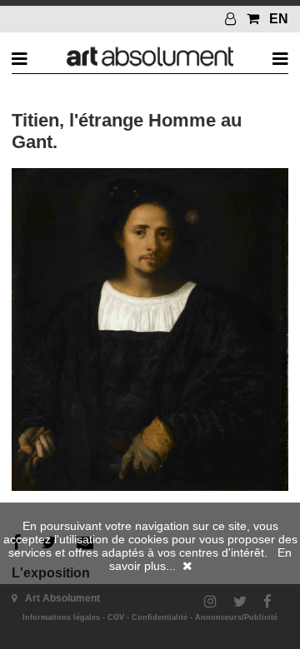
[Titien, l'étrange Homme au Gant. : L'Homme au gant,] (150, 486)
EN (278, 19)
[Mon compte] (232, 19)
